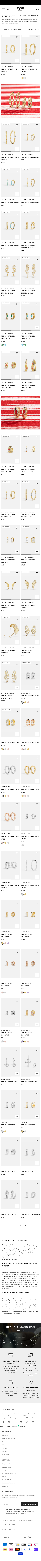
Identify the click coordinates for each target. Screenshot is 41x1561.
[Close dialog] (40, 770)
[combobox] (30, 783)
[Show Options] (38, 783)
